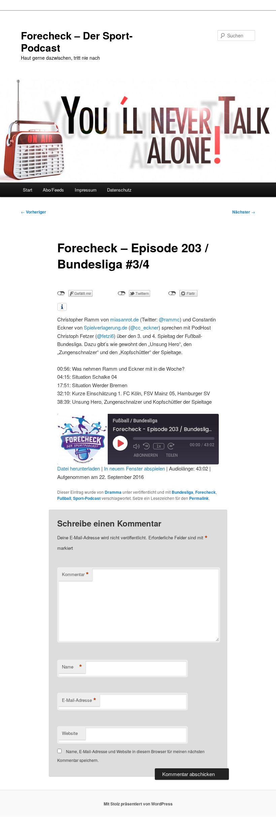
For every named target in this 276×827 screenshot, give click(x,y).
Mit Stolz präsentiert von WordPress (138, 804)
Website (70, 733)
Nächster (243, 212)
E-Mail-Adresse (79, 700)
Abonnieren (146, 455)
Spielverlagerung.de (105, 327)
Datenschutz (119, 190)
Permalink (199, 498)
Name (72, 666)
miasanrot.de (124, 319)
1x (159, 446)
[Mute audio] (136, 446)
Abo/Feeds (53, 190)
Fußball (64, 498)
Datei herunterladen (78, 468)
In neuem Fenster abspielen (134, 468)
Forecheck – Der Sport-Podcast (77, 41)
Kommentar (75, 574)
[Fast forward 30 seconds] (171, 446)
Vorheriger (33, 212)
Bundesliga (182, 492)
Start (27, 190)
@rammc (169, 319)
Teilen (172, 455)
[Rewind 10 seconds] (146, 446)
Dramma (113, 492)
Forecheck (205, 492)
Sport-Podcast (87, 498)
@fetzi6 (105, 335)
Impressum (86, 190)
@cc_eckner (144, 327)
